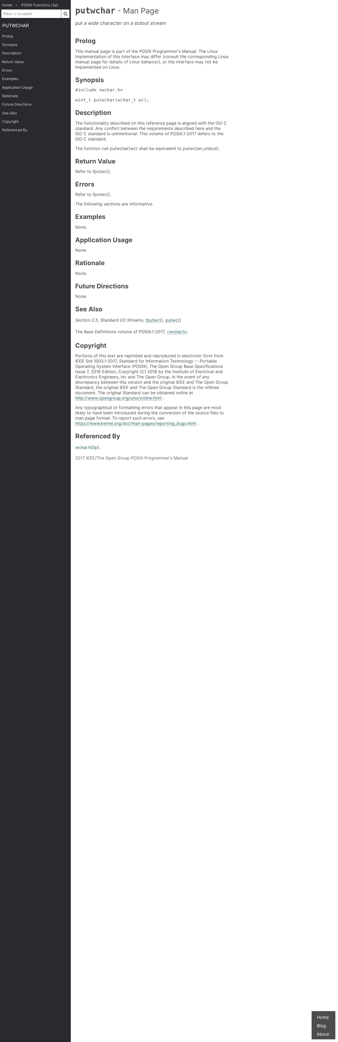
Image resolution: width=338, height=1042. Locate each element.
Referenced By (14, 130)
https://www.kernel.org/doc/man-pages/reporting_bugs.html (135, 423)
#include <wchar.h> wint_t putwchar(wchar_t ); (112, 94)
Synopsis (9, 45)
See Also (9, 113)
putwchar (15, 25)
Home (323, 1017)
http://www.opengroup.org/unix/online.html (118, 398)
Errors (7, 70)
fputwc (153, 320)
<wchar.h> (177, 331)
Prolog (7, 36)
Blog (321, 1025)
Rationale (10, 96)
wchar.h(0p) (87, 447)
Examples (10, 79)
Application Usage (17, 87)
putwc (172, 320)
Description (11, 53)
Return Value (13, 62)
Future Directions (16, 104)
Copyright (10, 121)
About (323, 1034)
